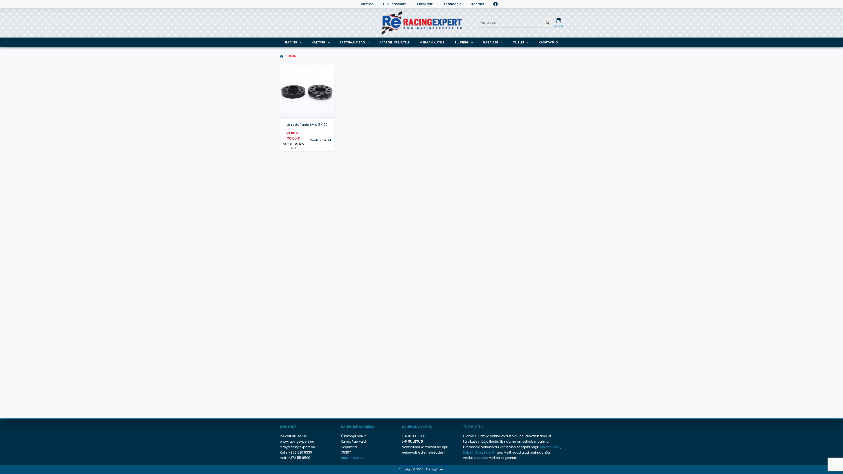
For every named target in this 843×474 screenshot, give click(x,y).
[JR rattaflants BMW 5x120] (307, 92)
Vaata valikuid (320, 140)
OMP (556, 447)
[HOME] (281, 56)
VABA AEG (491, 42)
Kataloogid (452, 4)
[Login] (282, 4)
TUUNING (461, 42)
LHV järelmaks (395, 4)
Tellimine (366, 4)
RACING (291, 42)
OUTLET (518, 42)
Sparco (546, 447)
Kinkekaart (425, 4)
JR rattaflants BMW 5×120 (307, 124)
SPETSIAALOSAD (352, 42)
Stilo (478, 452)
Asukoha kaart (353, 457)
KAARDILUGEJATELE (394, 42)
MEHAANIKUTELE (432, 42)
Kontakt (477, 4)
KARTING (319, 42)
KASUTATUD (548, 42)
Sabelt (468, 452)
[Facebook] (495, 4)
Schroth (490, 452)
